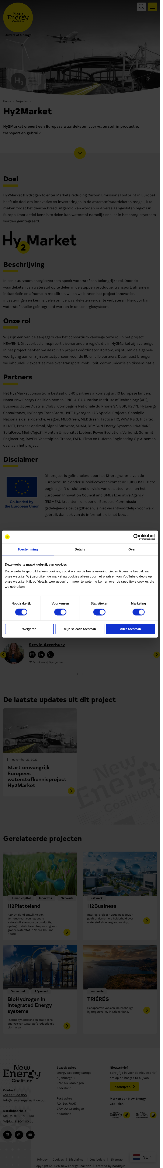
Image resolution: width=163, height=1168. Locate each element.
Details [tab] (80, 549)
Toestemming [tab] (28, 549)
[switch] (60, 612)
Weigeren (29, 629)
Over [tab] (132, 549)
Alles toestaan (130, 629)
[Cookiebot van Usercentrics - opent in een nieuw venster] (136, 537)
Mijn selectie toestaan (80, 629)
